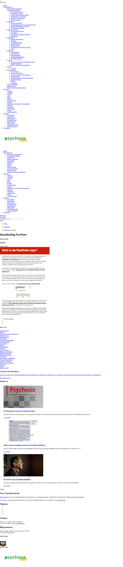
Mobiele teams (15, 46)
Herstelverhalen (15, 76)
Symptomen (14, 33)
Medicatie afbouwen (16, 58)
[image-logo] (3, 543)
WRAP (13, 81)
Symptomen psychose (17, 13)
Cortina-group (61, 500)
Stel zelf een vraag (5, 378)
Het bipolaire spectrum (17, 31)
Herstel (2, 332)
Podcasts (9, 102)
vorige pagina (4, 246)
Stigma (9, 67)
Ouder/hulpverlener (12, 125)
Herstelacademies (16, 79)
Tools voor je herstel (16, 73)
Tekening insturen (12, 126)
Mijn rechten (10, 123)
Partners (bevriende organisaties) (16, 87)
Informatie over (8, 7)
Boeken (9, 99)
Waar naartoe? (11, 118)
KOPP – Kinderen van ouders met (20, 65)
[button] (61, 215)
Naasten (9, 60)
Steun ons (3, 215)
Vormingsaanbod (12, 112)
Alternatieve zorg (16, 44)
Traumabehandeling (16, 42)
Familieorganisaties (16, 63)
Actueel (9, 94)
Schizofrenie (10, 21)
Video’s (9, 110)
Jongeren (6, 113)
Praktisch (9, 105)
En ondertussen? (12, 120)
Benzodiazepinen (16, 55)
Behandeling (14, 36)
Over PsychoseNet (12, 84)
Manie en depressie (12, 29)
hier (8, 532)
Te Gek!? (13, 68)
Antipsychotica (15, 54)
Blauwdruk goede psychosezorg (9, 334)
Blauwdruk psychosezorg (14, 8)
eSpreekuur (7, 128)
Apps (8, 96)
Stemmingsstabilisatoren (17, 57)
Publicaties (10, 107)
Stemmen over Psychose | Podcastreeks (18, 104)
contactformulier (19, 523)
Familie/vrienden (5, 342)
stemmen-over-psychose (7, 363)
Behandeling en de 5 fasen (18, 16)
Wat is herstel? (15, 71)
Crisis (12, 49)
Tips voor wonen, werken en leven (21, 75)
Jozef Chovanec (4, 350)
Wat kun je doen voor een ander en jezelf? (23, 62)
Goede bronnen (11, 100)
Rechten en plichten (5, 361)
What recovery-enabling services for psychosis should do (24, 445)
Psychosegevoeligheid (13, 10)
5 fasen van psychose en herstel (20, 15)
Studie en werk (4, 368)
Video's (9, 194)
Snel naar (6, 89)
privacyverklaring (79, 497)
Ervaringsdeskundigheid (7, 340)
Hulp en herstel (11, 70)
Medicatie (10, 50)
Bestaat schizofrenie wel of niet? (20, 26)
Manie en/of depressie (6, 352)
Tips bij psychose (16, 20)
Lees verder (7, 417)
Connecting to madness (17, 28)
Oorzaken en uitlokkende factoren (20, 34)
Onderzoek (3, 356)
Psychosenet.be (4, 497)
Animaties (10, 92)
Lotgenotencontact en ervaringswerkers (22, 78)
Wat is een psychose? (17, 12)
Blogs (9, 97)
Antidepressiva (15, 52)
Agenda (9, 91)
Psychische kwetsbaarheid (7, 358)
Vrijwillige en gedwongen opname (20, 47)
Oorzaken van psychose (17, 18)
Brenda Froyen (11, 86)
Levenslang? (10, 115)
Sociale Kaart (11, 108)
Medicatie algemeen (5, 355)
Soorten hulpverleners (17, 39)
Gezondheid (3, 343)
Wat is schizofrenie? (16, 23)
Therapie (13, 41)
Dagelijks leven (4, 331)
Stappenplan (10, 117)
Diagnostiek (3, 339)
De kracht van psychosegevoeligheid (17, 479)
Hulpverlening (4, 347)
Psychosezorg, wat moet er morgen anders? (19, 411)
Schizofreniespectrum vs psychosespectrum (23, 25)
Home (5, 5)
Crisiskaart (14, 83)
